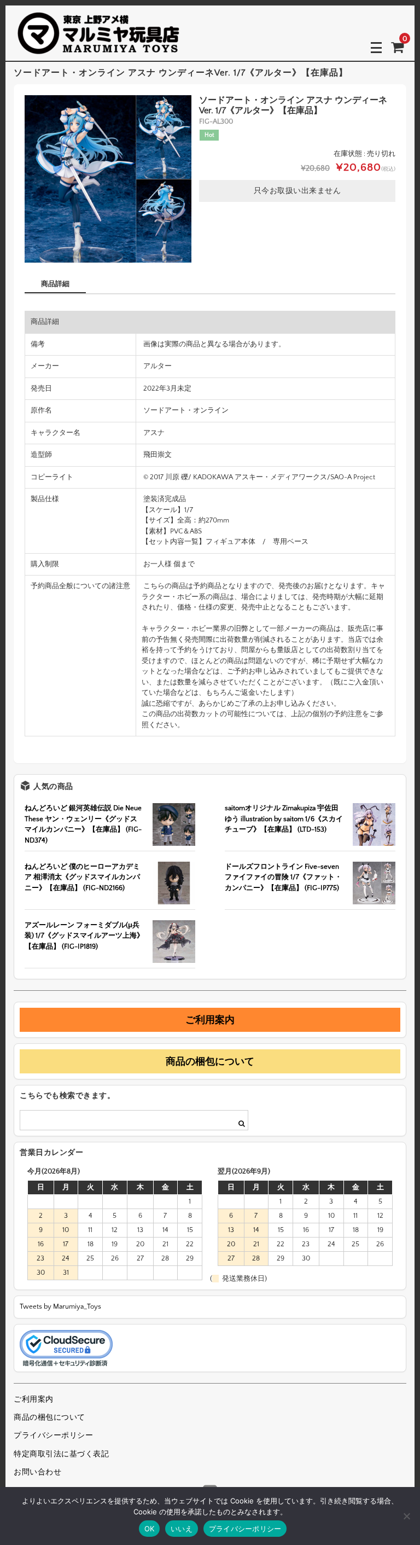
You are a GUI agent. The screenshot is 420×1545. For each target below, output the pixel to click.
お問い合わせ (37, 1472)
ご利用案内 (210, 1019)
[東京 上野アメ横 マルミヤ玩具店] (98, 46)
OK (149, 1528)
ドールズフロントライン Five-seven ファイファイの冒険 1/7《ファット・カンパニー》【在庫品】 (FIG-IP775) (283, 877)
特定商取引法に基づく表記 (61, 1454)
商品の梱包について (210, 1061)
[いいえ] (406, 1516)
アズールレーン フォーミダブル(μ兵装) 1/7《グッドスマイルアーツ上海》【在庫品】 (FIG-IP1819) (84, 935)
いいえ (181, 1528)
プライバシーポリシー (53, 1435)
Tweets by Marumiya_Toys (60, 1306)
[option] (108, 179)
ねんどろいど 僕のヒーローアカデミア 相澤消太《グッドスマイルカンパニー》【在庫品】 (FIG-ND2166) (82, 877)
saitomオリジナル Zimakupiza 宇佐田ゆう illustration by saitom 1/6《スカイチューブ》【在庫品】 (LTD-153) (284, 818)
